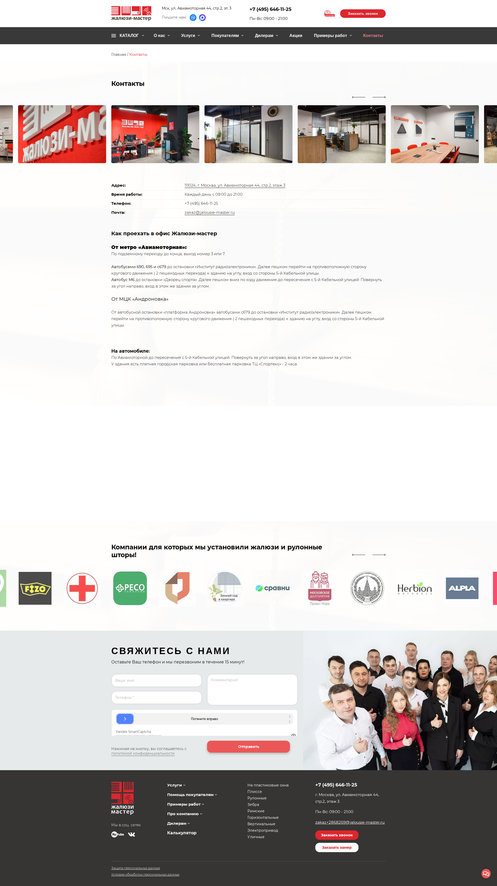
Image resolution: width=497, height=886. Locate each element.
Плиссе (254, 791)
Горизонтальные (263, 817)
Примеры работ (330, 35)
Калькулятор (181, 832)
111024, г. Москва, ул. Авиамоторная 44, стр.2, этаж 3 (235, 185)
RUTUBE (117, 834)
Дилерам (264, 35)
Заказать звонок (363, 13)
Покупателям (225, 35)
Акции (295, 35)
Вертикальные (261, 824)
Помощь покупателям (190, 794)
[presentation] (358, 97)
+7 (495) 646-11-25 (270, 9)
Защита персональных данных (135, 868)
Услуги (188, 35)
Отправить (248, 746)
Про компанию (183, 813)
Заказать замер (337, 847)
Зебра (253, 804)
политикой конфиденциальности (143, 753)
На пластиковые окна (268, 785)
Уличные (256, 837)
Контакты (373, 35)
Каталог (129, 35)
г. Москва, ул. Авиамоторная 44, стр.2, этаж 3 (347, 798)
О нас (159, 35)
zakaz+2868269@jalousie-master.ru (350, 822)
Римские (256, 811)
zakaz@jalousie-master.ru (210, 212)
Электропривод (262, 830)
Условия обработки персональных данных (145, 874)
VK (131, 834)
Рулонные (257, 798)
